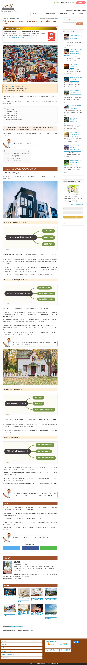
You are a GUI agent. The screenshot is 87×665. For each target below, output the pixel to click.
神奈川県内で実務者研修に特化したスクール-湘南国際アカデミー (64, 650)
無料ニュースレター (7, 651)
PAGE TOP (84, 644)
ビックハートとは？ (37, 13)
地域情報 (4, 644)
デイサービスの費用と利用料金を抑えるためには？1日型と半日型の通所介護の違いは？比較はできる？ (73, 38)
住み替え (13, 86)
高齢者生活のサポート (50, 13)
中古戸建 (20, 630)
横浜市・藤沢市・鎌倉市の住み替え (49, 18)
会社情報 (81, 13)
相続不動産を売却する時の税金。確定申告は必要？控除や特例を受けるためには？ (72, 121)
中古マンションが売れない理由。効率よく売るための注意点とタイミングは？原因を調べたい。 (72, 93)
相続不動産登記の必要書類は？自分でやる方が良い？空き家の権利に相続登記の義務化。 (72, 163)
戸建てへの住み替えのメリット (13, 158)
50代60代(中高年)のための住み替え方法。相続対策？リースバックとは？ (76, 107)
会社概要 (4, 641)
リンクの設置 (5, 657)
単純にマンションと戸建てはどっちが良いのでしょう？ (17, 153)
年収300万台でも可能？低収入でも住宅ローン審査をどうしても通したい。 (76, 79)
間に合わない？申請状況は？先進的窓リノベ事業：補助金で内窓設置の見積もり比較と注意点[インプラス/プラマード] (72, 148)
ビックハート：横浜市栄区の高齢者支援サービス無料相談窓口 (42, 663)
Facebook (30, 548)
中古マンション (14, 630)
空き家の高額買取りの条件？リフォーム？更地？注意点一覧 (75, 66)
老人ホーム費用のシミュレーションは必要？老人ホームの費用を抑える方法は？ (75, 134)
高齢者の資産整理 (63, 13)
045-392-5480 (61, 2)
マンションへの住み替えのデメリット (15, 156)
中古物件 (26, 630)
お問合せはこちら (81, 2)
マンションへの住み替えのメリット (14, 155)
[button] (28, 151)
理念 (73, 13)
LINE (48, 548)
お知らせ (4, 647)
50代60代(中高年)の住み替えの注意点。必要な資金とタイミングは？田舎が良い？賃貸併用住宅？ (73, 52)
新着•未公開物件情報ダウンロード (10, 654)
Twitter (12, 548)
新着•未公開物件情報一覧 (77, 204)
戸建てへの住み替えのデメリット (14, 160)
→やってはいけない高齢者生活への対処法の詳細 (13, 37)
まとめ (6, 161)
